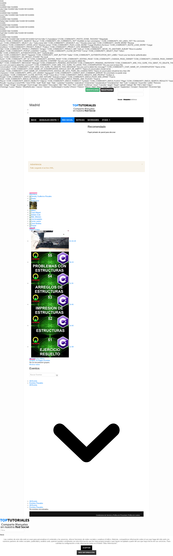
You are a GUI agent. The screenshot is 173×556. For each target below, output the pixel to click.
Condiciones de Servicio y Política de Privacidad (111, 515)
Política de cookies (134, 515)
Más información (86, 552)
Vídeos (32, 230)
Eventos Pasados (36, 383)
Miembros (33, 194)
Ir (57, 375)
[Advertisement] (56, 90)
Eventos (47, 360)
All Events (33, 381)
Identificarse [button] (92, 90)
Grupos (32, 360)
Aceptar (86, 548)
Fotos (37, 230)
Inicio (2, 535)
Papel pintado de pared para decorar (101, 132)
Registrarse (107, 90)
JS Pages (39, 360)
